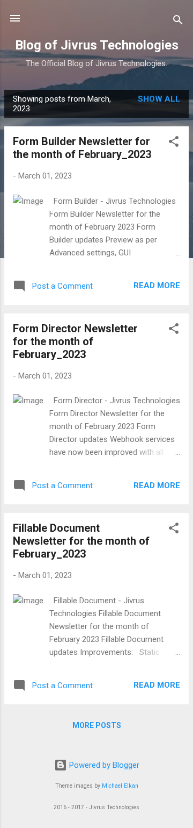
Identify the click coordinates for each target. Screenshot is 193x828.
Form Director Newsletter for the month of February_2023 (75, 341)
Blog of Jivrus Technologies (97, 45)
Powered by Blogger (103, 765)
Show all (159, 99)
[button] (173, 143)
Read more (156, 285)
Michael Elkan (120, 785)
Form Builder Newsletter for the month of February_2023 (82, 148)
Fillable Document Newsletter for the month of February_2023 (81, 541)
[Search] (178, 21)
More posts (96, 725)
